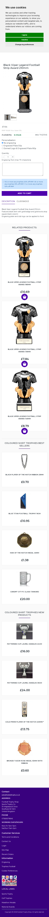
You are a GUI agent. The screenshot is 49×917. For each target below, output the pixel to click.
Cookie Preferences (9, 871)
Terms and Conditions (10, 837)
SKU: (37, 135)
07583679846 (7, 819)
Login (4, 846)
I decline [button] (24, 40)
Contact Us (6, 841)
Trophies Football (8, 866)
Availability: (7, 135)
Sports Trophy (7, 894)
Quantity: (5, 153)
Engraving (6, 862)
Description (8, 201)
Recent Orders (7, 854)
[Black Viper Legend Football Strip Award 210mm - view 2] (13, 117)
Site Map (5, 850)
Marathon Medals (8, 903)
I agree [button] (24, 35)
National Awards (8, 907)
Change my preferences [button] (24, 44)
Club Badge (23, 201)
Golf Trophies (7, 898)
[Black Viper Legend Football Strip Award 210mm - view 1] (7, 117)
